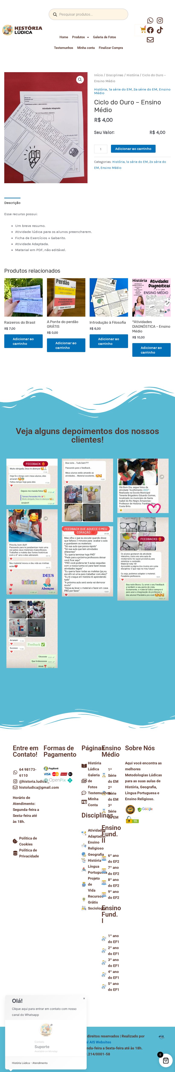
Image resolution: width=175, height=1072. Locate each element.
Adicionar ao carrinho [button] (23, 341)
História (133, 75)
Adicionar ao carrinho (133, 148)
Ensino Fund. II (111, 834)
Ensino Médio (111, 168)
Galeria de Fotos (104, 37)
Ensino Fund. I (111, 914)
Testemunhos (63, 48)
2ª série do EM (145, 89)
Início (98, 75)
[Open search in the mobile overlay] (88, 14)
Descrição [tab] (12, 202)
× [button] (84, 998)
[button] (80, 79)
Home (64, 37)
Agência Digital (87, 1042)
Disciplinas (114, 75)
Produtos (78, 37)
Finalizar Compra (111, 48)
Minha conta (86, 48)
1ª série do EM (120, 89)
